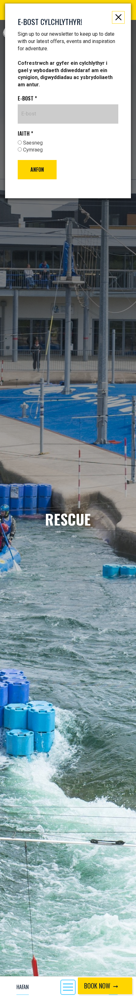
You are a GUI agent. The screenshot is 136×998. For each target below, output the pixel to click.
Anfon (37, 169)
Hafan (22, 987)
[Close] (118, 17)
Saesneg (32, 143)
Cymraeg (32, 150)
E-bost (27, 98)
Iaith (25, 133)
